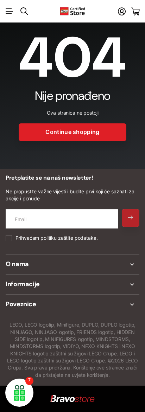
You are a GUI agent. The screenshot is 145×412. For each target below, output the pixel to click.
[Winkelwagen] (135, 11)
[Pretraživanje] (24, 11)
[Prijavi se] (122, 11)
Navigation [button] (9, 11)
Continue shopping (72, 131)
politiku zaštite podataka (68, 238)
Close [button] (72, 264)
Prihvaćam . (56, 238)
